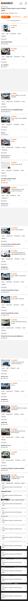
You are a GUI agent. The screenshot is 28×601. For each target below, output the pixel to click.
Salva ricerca (14, 403)
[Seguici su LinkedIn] (17, 455)
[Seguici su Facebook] (10, 455)
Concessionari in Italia (19, 432)
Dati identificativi (5, 428)
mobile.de (16, 446)
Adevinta (16, 448)
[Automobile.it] (7, 3)
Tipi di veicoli (17, 430)
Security (3, 436)
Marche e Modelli (18, 426)
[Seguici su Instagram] (12, 455)
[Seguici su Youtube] (15, 455)
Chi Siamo (3, 424)
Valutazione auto (18, 436)
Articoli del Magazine (19, 434)
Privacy (3, 432)
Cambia (16, 13)
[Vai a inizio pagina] (14, 416)
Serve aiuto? (4, 426)
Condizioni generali (5, 430)
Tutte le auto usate (18, 428)
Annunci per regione (19, 424)
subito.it (16, 444)
